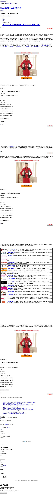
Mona (1, 418)
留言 (9, 424)
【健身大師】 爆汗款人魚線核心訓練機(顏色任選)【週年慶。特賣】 (14, 413)
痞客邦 (6, 424)
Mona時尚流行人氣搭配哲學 (10, 8)
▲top (1, 429)
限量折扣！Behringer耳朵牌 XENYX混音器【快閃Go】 (12, 403)
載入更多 (2, 431)
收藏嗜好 (8, 427)
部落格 (3, 19)
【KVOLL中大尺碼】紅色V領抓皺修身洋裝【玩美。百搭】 (13, 412)
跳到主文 (2, 10)
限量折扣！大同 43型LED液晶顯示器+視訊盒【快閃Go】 (12, 410)
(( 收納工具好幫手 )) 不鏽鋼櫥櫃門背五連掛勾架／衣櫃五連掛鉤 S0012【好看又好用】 (18, 409)
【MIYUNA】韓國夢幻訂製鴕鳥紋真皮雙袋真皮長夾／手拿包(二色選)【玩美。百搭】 (18, 404)
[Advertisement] (26, 136)
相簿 (3, 18)
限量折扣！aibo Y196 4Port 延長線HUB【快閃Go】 (11, 407)
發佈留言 (2, 437)
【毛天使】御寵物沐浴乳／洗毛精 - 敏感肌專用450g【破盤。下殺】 (14, 408)
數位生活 (4, 465)
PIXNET (19, 480)
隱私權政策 (32, 480)
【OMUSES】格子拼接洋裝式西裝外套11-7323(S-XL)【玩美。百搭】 (21, 25)
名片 (3, 20)
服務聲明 (36, 480)
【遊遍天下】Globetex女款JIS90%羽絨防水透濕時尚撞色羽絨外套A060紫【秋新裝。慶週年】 (19, 402)
